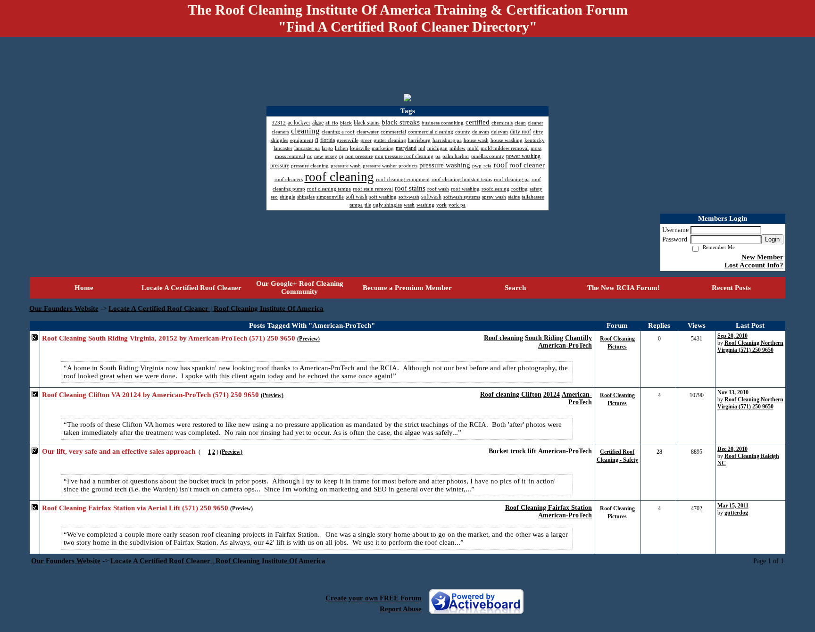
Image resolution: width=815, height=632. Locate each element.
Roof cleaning (503, 337)
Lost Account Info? (753, 265)
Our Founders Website (64, 308)
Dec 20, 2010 (732, 449)
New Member (762, 257)
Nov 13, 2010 (732, 392)
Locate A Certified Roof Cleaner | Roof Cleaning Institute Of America (216, 308)
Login (772, 239)
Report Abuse (401, 609)
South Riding (544, 337)
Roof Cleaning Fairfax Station (548, 507)
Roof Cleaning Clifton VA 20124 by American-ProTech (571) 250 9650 (150, 395)
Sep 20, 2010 (732, 336)
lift (532, 451)
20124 (551, 394)
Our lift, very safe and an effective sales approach (118, 451)
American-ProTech (565, 345)
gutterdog (736, 512)
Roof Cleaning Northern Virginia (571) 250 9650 (750, 346)
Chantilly (578, 337)
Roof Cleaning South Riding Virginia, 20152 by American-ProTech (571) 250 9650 (168, 338)
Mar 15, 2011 (732, 505)
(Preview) (308, 338)
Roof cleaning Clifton (510, 394)
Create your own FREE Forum (373, 598)
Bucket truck (507, 451)
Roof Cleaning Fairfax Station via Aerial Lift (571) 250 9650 (135, 508)
